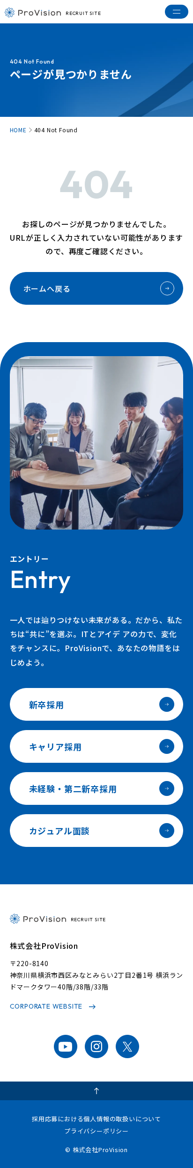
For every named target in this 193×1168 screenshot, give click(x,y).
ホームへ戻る (47, 288)
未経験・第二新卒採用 (73, 788)
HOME (18, 130)
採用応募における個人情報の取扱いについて (96, 1118)
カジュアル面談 (59, 830)
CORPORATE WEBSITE (46, 1006)
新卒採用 (46, 704)
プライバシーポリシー (96, 1130)
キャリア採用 (55, 746)
